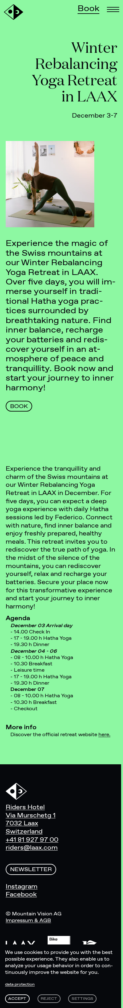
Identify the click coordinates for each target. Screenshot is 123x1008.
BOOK (19, 406)
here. (104, 735)
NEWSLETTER (31, 869)
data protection (20, 984)
